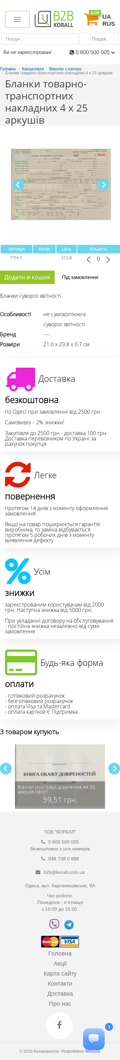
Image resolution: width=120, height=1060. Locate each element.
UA (106, 16)
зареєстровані (34, 52)
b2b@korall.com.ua (64, 872)
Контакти (60, 983)
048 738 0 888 (63, 858)
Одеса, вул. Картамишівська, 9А (60, 885)
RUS (108, 23)
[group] (60, 775)
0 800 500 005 (93, 52)
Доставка (60, 993)
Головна (60, 953)
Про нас (60, 1003)
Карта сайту (60, 973)
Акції (60, 963)
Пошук (99, 39)
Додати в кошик (27, 277)
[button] (103, 185)
